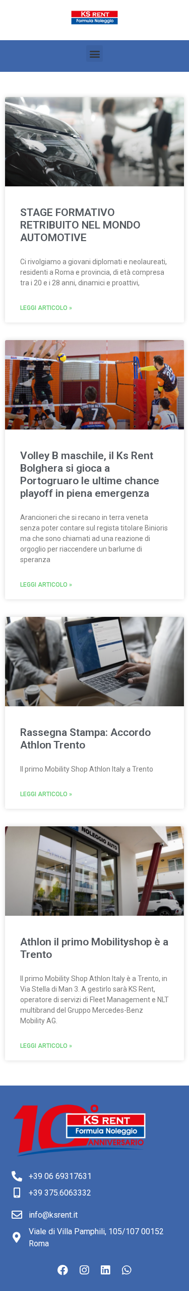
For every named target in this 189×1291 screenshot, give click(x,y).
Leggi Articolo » (46, 307)
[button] (94, 53)
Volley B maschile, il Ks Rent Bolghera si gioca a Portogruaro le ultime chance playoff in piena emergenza (89, 475)
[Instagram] (84, 1270)
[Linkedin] (105, 1270)
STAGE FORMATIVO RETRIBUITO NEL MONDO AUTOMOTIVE (80, 225)
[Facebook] (63, 1270)
